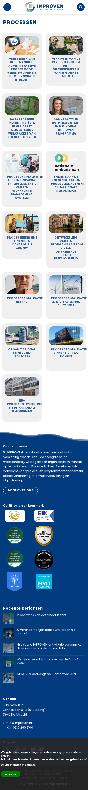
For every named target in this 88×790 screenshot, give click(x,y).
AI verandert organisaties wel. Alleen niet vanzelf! (47, 631)
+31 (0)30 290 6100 (19, 727)
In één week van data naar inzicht (42, 615)
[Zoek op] (81, 7)
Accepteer (10, 774)
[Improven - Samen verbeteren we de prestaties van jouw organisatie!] (44, 7)
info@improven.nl (19, 723)
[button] (7, 7)
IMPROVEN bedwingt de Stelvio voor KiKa (46, 674)
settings (30, 765)
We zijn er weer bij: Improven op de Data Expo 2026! (50, 661)
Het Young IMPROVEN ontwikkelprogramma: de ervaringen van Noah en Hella (49, 646)
